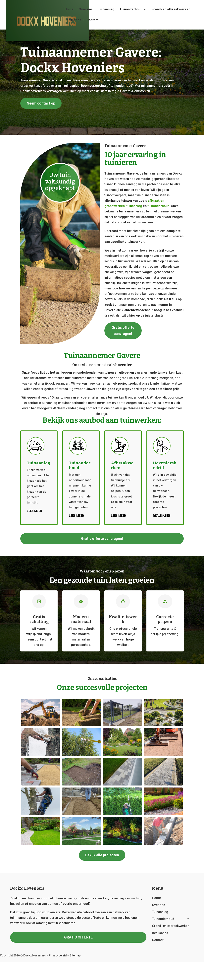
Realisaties (73, 20)
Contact (92, 20)
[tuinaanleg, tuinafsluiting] (122, 725)
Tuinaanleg (106, 9)
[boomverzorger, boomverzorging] (40, 755)
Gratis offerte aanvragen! (123, 330)
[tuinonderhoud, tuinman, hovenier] (163, 725)
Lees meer (34, 511)
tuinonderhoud (158, 206)
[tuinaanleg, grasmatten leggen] (81, 725)
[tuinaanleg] (122, 755)
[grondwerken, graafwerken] (40, 725)
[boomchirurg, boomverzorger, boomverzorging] (40, 814)
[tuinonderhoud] (122, 814)
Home (69, 9)
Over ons (86, 9)
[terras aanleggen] (122, 784)
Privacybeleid (58, 955)
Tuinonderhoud (131, 9)
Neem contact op (41, 103)
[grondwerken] (81, 814)
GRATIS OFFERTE (78, 937)
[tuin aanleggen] (81, 844)
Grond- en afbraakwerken (170, 9)
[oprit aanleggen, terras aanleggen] (40, 784)
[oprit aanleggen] (163, 784)
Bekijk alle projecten (102, 855)
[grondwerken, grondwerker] (163, 844)
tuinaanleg (134, 206)
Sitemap (75, 955)
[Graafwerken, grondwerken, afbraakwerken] (163, 755)
